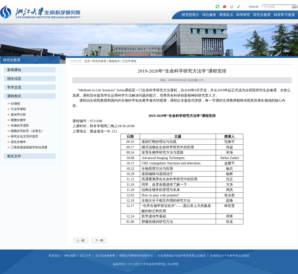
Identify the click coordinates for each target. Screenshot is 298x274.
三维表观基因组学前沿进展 (29, 147)
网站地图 (70, 255)
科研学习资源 (284, 15)
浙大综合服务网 (105, 255)
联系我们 (54, 255)
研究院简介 (190, 15)
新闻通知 (14, 70)
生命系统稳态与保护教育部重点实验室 (182, 255)
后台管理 (172, 264)
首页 (87, 61)
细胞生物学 (18, 120)
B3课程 (15, 103)
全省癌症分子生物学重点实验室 (230, 255)
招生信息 (14, 78)
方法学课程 (18, 109)
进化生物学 (18, 142)
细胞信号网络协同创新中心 (136, 255)
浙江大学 (85, 255)
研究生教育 (262, 15)
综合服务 (209, 15)
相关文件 (14, 156)
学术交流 (14, 87)
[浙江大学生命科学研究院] (41, 21)
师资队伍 (226, 15)
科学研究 (243, 15)
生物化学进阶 (20, 125)
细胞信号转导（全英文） (27, 131)
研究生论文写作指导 (24, 136)
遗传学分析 (18, 114)
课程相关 (14, 96)
